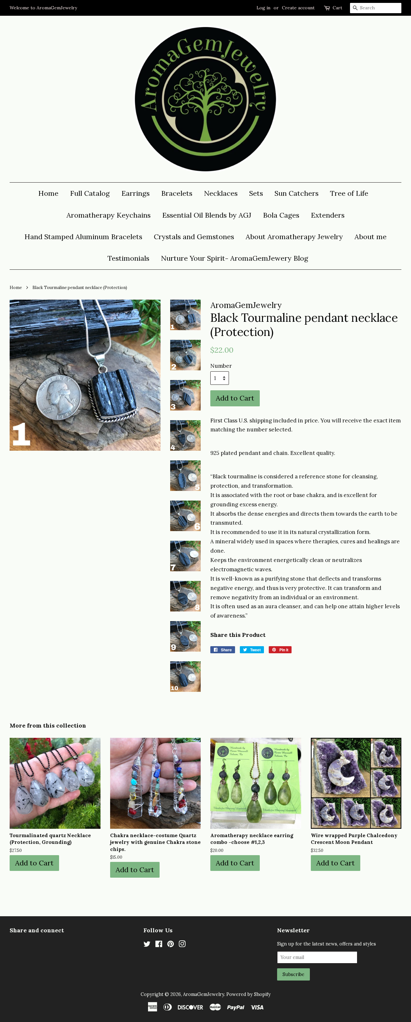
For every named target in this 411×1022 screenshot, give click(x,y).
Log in (263, 8)
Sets (256, 193)
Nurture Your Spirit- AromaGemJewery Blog (234, 258)
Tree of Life (349, 193)
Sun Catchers (297, 193)
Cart (337, 8)
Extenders (328, 215)
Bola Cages (281, 215)
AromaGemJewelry (203, 994)
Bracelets (176, 193)
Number (221, 365)
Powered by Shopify (248, 994)
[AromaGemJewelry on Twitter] (147, 945)
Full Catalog (90, 193)
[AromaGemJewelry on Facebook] (158, 945)
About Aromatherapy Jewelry (294, 236)
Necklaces (221, 193)
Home (48, 193)
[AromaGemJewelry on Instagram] (182, 945)
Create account (298, 8)
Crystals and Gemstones (194, 236)
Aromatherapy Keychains (108, 215)
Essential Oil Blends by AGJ (206, 215)
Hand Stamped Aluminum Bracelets (83, 236)
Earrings (135, 193)
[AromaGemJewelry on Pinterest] (170, 945)
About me (370, 236)
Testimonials (128, 258)
